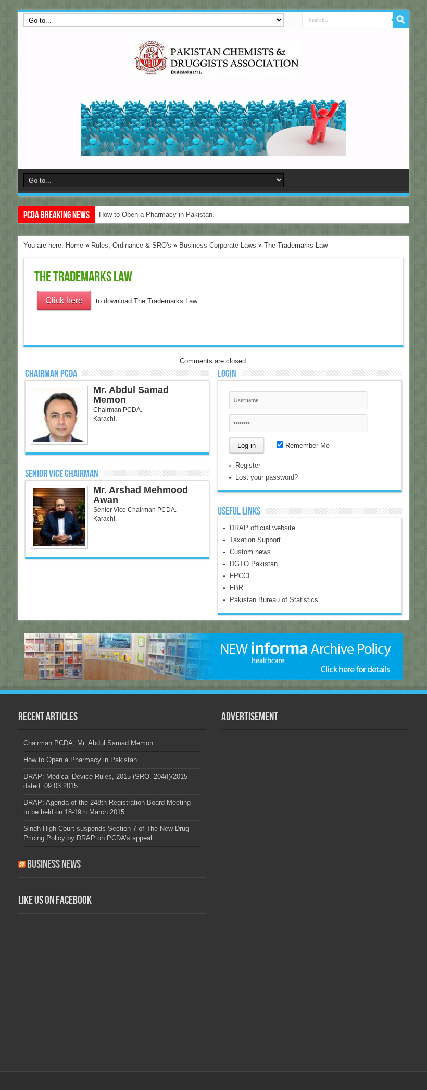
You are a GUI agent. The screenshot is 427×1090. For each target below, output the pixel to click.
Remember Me (306, 445)
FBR (236, 588)
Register (247, 465)
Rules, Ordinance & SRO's (131, 245)
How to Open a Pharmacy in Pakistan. (157, 214)
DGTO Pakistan (254, 564)
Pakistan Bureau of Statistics (274, 600)
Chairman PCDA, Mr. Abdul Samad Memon (88, 743)
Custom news (250, 552)
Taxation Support (255, 540)
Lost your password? (266, 477)
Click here (64, 300)
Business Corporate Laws (217, 245)
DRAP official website (262, 528)
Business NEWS (54, 865)
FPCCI (240, 576)
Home (74, 245)
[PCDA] (213, 67)
